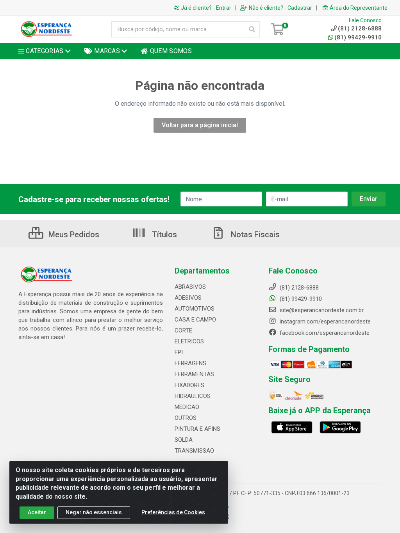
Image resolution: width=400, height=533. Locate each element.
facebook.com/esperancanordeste (324, 332)
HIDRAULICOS (193, 396)
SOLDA (184, 439)
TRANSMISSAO (194, 450)
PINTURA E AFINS (197, 428)
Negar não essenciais (94, 512)
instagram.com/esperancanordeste (324, 321)
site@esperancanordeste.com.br (321, 310)
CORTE (183, 330)
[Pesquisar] (252, 29)
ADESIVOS (188, 297)
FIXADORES (189, 385)
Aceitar (37, 512)
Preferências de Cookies (173, 512)
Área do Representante (359, 8)
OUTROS (185, 417)
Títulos (163, 234)
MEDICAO (187, 406)
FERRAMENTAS (194, 374)
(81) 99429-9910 (358, 37)
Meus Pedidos (72, 234)
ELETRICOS (189, 341)
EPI (179, 352)
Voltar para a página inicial (200, 125)
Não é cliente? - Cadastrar (280, 8)
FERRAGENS (190, 363)
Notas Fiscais (254, 234)
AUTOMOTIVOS (194, 308)
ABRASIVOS (190, 286)
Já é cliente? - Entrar (206, 8)
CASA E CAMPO (195, 319)
